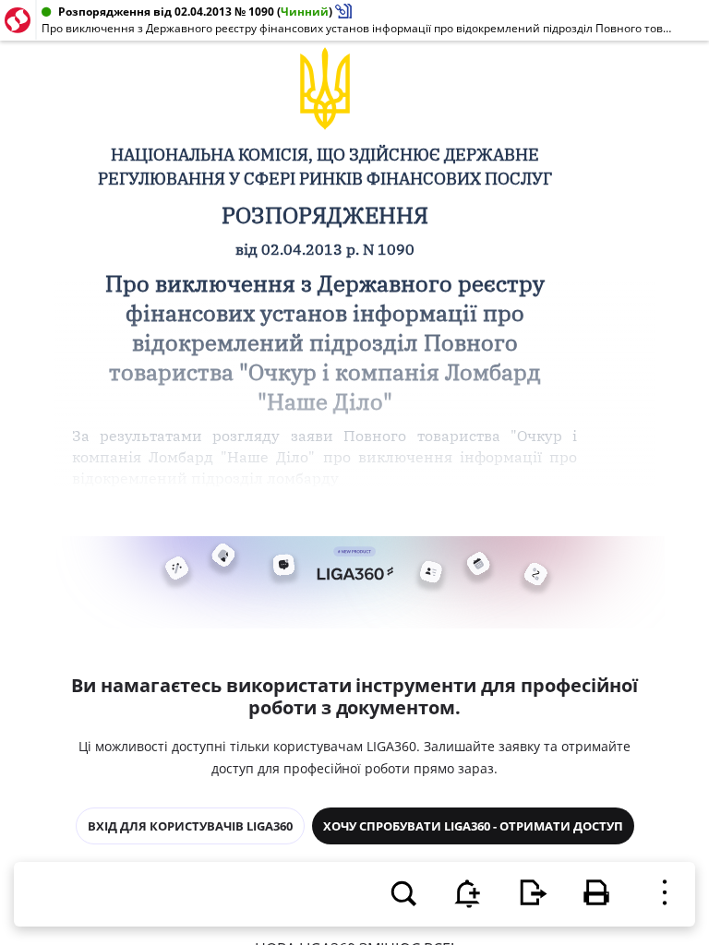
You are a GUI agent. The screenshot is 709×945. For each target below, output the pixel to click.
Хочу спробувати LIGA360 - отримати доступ (473, 826)
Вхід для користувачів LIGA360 (190, 826)
